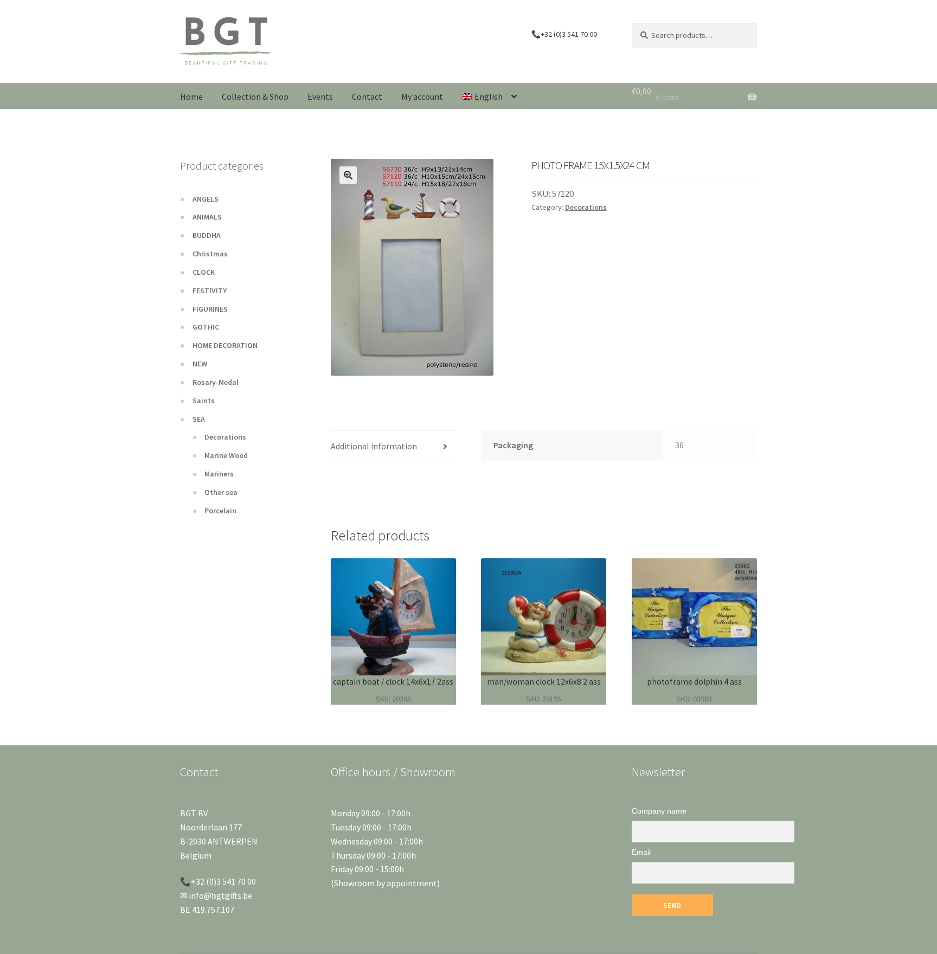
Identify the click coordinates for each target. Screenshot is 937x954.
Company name (659, 811)
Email (641, 852)
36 (679, 445)
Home (191, 96)
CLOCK (203, 272)
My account (422, 96)
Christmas (210, 254)
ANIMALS (207, 217)
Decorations (586, 207)
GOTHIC (205, 327)
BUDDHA (206, 235)
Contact (367, 96)
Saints (203, 400)
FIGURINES (210, 309)
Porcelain (220, 510)
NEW (199, 364)
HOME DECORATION (225, 345)
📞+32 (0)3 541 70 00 (564, 34)
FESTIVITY (209, 290)
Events (320, 96)
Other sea (221, 492)
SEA (198, 419)
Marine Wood (226, 455)
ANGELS (205, 199)
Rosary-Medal (215, 382)
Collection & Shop (255, 96)
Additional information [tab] (374, 446)
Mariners (219, 474)
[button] (348, 175)
